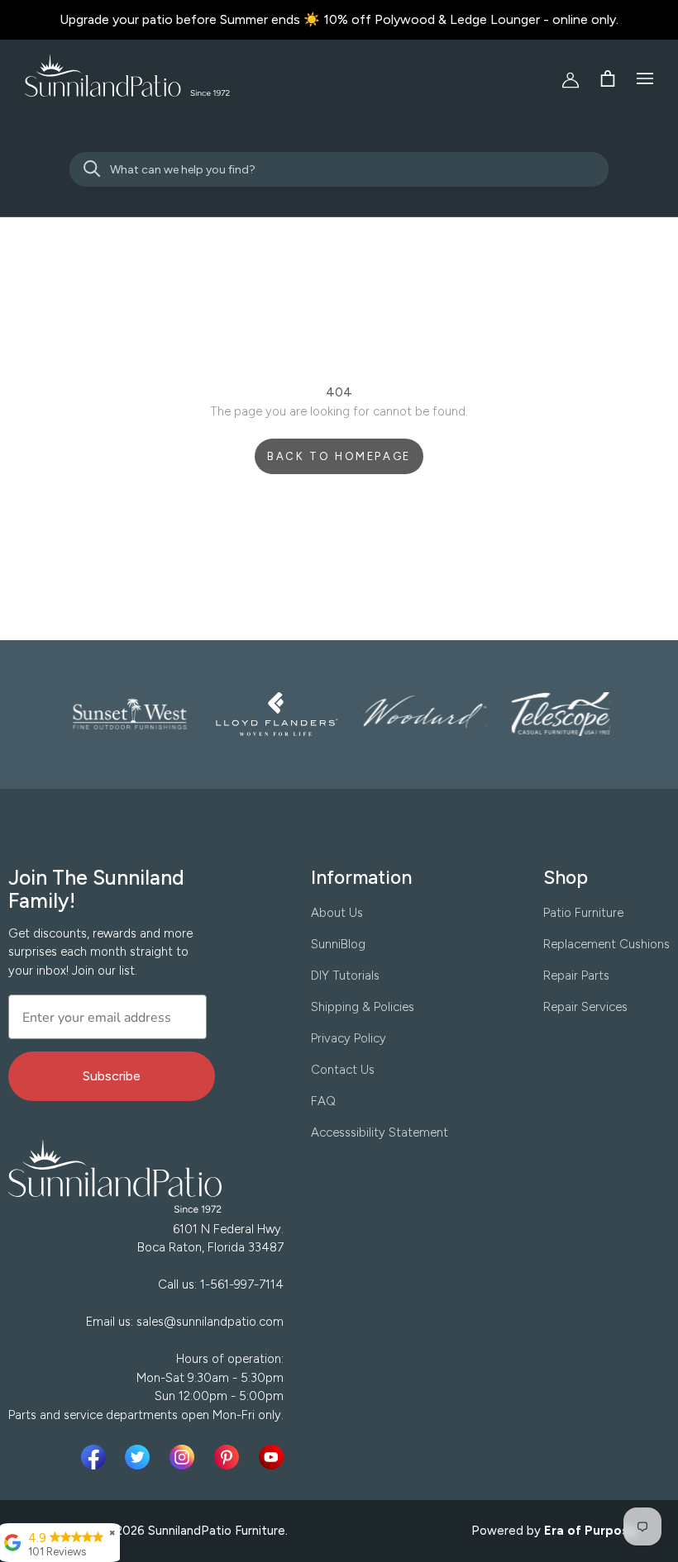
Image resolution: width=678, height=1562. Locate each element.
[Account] (564, 78)
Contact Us (343, 1069)
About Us (337, 912)
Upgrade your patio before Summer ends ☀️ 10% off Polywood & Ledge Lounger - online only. (339, 19)
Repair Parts (576, 975)
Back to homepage (339, 456)
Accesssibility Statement (379, 1132)
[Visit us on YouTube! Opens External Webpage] (271, 1457)
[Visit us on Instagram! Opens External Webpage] (185, 1457)
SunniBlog (338, 944)
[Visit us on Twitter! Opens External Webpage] (140, 1457)
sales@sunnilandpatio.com (210, 1321)
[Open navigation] (645, 78)
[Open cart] (607, 78)
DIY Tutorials (345, 975)
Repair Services (585, 1006)
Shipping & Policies (362, 1006)
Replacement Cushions (606, 944)
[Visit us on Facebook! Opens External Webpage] (96, 1457)
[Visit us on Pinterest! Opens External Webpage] (230, 1457)
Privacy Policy (348, 1038)
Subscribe (112, 1076)
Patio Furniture (583, 912)
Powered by (554, 1530)
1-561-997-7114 (242, 1284)
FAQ (323, 1101)
